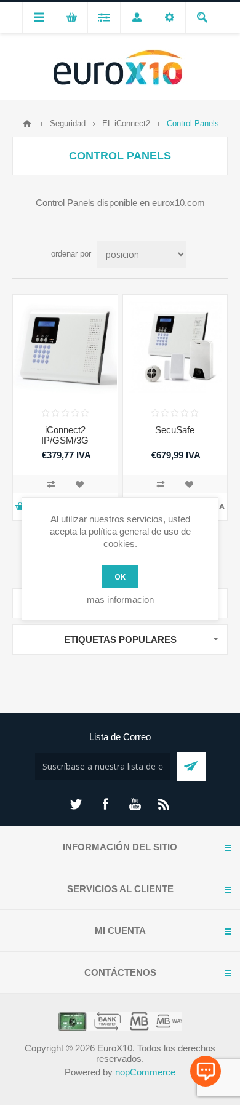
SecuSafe (174, 430)
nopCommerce (145, 1072)
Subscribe (191, 766)
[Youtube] (135, 804)
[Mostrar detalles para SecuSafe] (175, 347)
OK (120, 577)
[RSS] (164, 804)
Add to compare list (51, 484)
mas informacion (120, 599)
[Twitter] (76, 804)
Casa (27, 124)
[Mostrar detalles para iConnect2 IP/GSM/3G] (65, 347)
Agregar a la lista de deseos (79, 484)
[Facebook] (105, 804)
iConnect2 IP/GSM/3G (65, 435)
